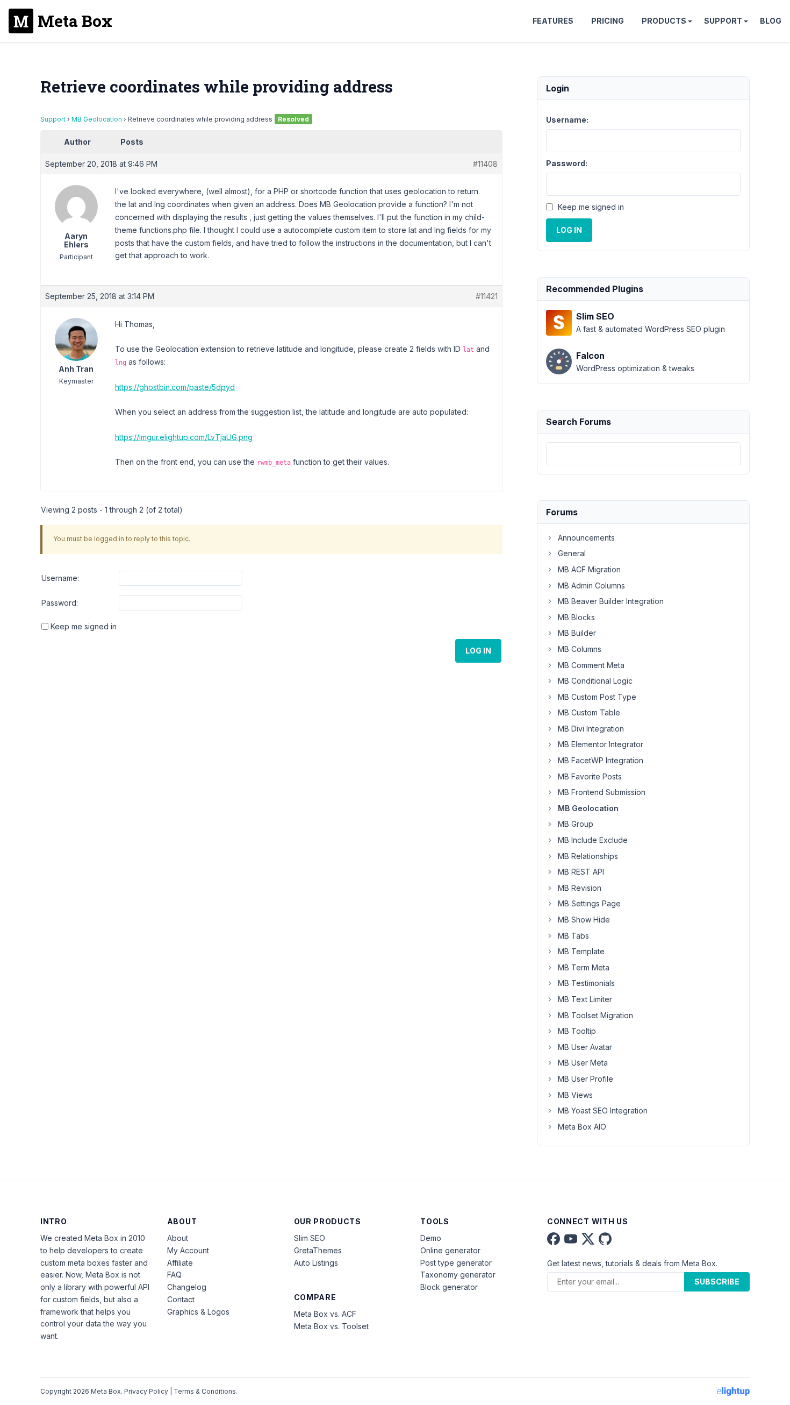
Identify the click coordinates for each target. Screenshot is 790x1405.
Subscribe (716, 1281)
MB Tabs (573, 935)
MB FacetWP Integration (600, 760)
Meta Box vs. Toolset (331, 1326)
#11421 (487, 296)
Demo (430, 1238)
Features (553, 20)
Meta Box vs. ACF (325, 1313)
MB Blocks (576, 617)
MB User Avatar (585, 1047)
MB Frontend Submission (601, 792)
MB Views (575, 1094)
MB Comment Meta (591, 665)
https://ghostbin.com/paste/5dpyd (175, 387)
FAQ (174, 1274)
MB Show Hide (584, 919)
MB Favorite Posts (590, 776)
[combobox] (643, 453)
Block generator (449, 1287)
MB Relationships (588, 856)
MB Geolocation (96, 119)
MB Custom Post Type (597, 696)
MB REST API (581, 871)
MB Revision (579, 887)
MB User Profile (585, 1078)
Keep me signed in (84, 626)
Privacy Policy (146, 1391)
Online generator (450, 1250)
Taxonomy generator (457, 1274)
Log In (478, 650)
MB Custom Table (589, 712)
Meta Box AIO (582, 1126)
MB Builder (577, 632)
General (572, 553)
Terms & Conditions (205, 1391)
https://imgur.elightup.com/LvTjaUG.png (184, 437)
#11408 (485, 163)
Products (664, 20)
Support (723, 20)
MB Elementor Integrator (600, 744)
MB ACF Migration (589, 569)
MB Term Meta (583, 967)
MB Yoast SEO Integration (603, 1110)
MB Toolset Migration (595, 1015)
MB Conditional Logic (595, 680)
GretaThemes (318, 1250)
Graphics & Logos (198, 1311)
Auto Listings (316, 1262)
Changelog (186, 1287)
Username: (60, 578)
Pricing (607, 20)
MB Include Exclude (593, 840)
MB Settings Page (589, 903)
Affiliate (180, 1262)
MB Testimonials (586, 983)
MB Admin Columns (591, 585)
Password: (59, 602)
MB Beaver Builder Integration (611, 601)
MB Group (575, 823)
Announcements (586, 537)
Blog (770, 20)
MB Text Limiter (585, 999)
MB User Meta (583, 1062)
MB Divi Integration (591, 728)
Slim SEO (309, 1238)
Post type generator (456, 1262)
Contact (181, 1299)
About (177, 1238)
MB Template (581, 951)
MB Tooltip (577, 1030)
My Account (188, 1250)
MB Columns (579, 649)
